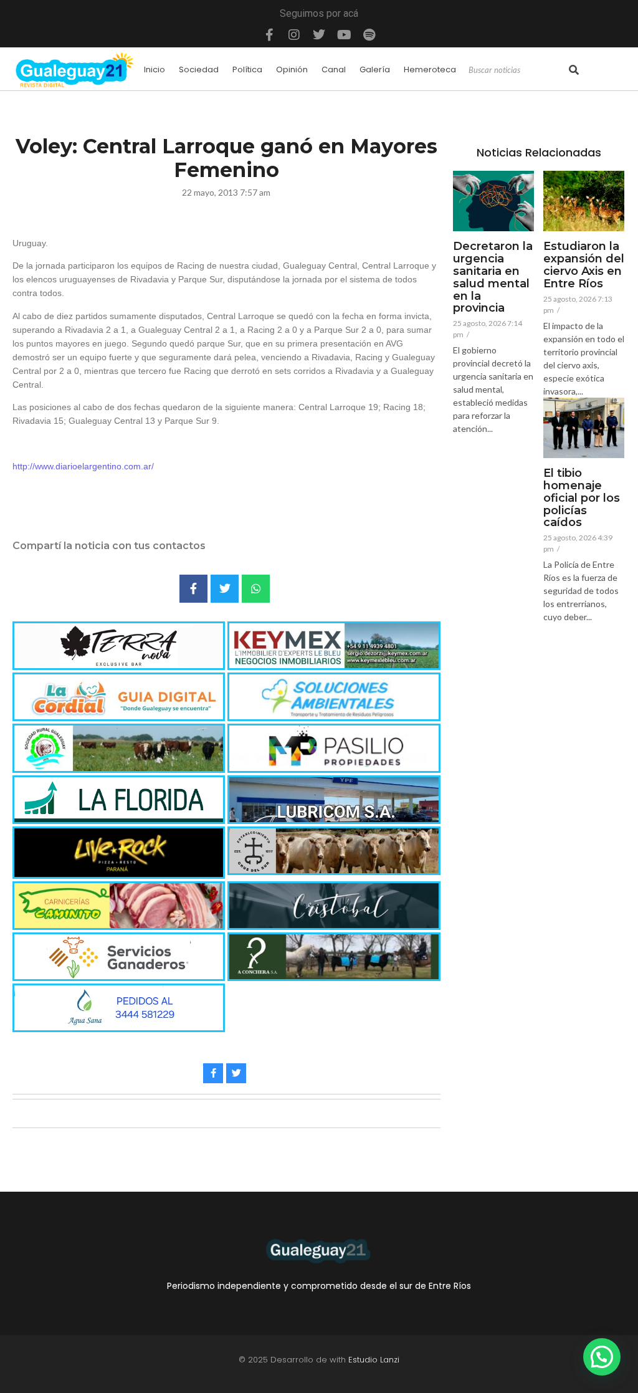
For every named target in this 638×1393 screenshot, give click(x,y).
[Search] (574, 70)
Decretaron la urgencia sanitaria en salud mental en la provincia (493, 278)
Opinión (292, 69)
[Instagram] (294, 34)
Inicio (154, 69)
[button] (602, 1357)
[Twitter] (319, 34)
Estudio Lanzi (373, 1360)
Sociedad (199, 69)
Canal (333, 69)
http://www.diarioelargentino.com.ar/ (83, 466)
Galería (374, 69)
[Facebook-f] (269, 34)
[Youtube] (343, 34)
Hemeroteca (430, 69)
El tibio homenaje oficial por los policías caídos (581, 498)
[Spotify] (368, 34)
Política (247, 69)
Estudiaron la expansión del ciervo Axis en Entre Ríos (583, 265)
